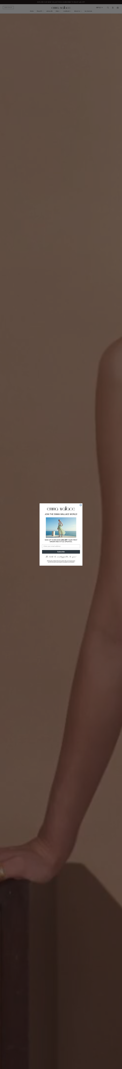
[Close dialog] (81, 505)
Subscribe (61, 552)
